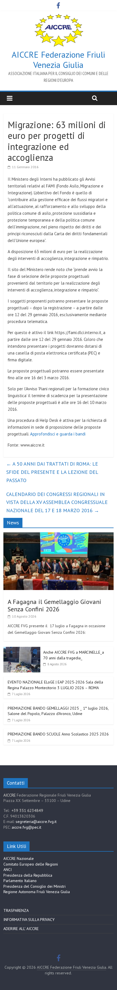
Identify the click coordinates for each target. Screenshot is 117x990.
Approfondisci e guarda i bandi (57, 434)
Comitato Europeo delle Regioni (30, 864)
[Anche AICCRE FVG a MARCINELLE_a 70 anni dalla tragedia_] (21, 650)
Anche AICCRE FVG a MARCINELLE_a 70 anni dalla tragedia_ (73, 655)
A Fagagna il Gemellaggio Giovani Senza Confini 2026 (54, 605)
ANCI (7, 869)
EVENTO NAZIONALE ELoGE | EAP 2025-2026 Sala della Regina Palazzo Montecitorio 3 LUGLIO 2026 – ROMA (55, 685)
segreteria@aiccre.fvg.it (36, 821)
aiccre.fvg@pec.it (26, 827)
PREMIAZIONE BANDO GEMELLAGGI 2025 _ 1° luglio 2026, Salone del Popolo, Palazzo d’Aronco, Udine (58, 711)
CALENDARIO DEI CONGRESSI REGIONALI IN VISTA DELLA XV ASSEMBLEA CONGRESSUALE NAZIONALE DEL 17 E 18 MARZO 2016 (57, 502)
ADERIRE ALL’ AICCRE (21, 928)
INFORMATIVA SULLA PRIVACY (29, 919)
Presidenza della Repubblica (27, 875)
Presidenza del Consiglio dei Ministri (34, 886)
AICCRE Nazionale (18, 858)
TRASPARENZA (16, 910)
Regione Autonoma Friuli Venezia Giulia (36, 891)
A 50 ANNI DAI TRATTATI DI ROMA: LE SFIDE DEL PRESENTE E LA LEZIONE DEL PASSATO (52, 471)
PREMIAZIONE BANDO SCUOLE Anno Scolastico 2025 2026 (58, 734)
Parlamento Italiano (20, 880)
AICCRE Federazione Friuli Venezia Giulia (58, 59)
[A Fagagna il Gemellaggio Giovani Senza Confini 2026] (58, 535)
